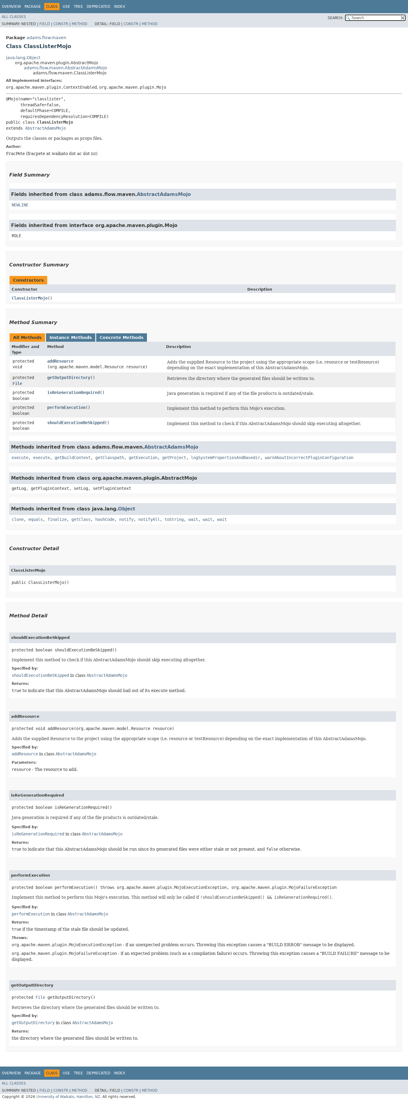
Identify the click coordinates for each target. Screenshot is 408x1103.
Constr (60, 24)
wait (193, 519)
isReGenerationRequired (73, 392)
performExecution (66, 407)
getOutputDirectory (68, 377)
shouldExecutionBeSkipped (76, 422)
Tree (78, 6)
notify (126, 519)
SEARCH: (335, 18)
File (17, 383)
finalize (57, 519)
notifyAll (149, 519)
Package (32, 6)
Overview (11, 6)
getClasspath (109, 457)
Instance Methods (71, 337)
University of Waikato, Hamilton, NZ (68, 1097)
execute (20, 457)
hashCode (104, 519)
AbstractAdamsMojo (45, 128)
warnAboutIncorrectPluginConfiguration (309, 457)
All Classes (14, 17)
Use (66, 6)
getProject (174, 457)
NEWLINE (20, 205)
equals (35, 519)
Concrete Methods (121, 337)
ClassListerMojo (29, 298)
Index (119, 6)
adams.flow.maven (46, 37)
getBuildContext (73, 457)
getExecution (143, 457)
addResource (60, 361)
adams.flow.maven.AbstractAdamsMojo (65, 67)
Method (79, 24)
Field (44, 24)
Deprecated (98, 6)
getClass (81, 519)
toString (174, 519)
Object (126, 509)
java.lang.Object (23, 57)
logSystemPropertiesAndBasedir (225, 457)
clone (18, 519)
